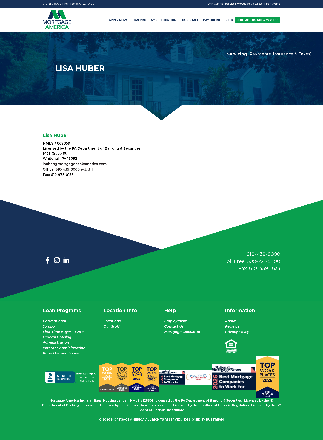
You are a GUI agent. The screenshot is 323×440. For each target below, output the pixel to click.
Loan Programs (144, 20)
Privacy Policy (237, 332)
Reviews (232, 326)
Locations (169, 20)
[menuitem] (118, 19)
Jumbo (49, 326)
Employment (175, 321)
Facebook (47, 260)
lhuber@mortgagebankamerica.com (75, 164)
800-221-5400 (85, 3)
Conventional (54, 321)
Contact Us (174, 326)
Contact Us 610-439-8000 (257, 20)
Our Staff (191, 20)
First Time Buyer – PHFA (63, 332)
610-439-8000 (52, 3)
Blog (228, 20)
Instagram (56, 260)
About (230, 321)
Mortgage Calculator (250, 3)
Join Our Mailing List (221, 3)
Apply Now (118, 20)
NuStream (215, 419)
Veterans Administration (64, 348)
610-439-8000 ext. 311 (74, 169)
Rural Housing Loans (61, 353)
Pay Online (273, 3)
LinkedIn (66, 260)
